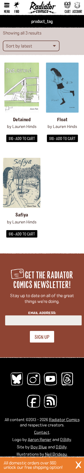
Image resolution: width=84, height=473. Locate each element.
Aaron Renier (39, 439)
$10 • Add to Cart (22, 138)
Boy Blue (39, 446)
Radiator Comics (64, 419)
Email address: (42, 313)
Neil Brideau (56, 454)
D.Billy (65, 439)
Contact (41, 432)
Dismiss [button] (78, 465)
